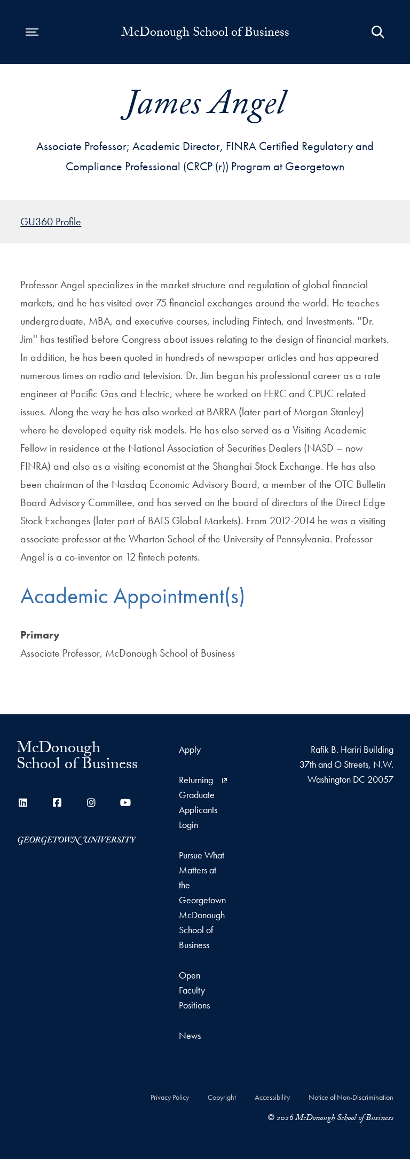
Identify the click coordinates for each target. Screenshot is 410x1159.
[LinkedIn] (23, 803)
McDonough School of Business (205, 34)
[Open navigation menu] (32, 32)
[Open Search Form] (378, 32)
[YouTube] (125, 803)
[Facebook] (57, 803)
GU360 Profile (50, 221)
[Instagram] (91, 803)
